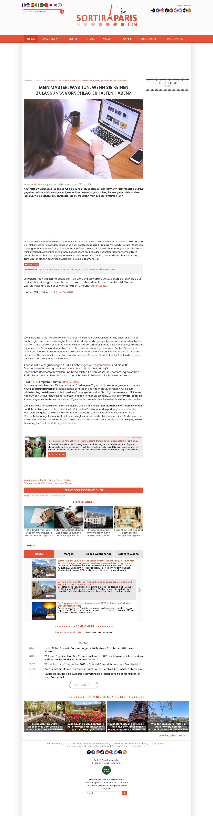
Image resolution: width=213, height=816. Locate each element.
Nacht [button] (108, 39)
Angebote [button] (149, 39)
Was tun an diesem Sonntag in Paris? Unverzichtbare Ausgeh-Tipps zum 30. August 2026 (85, 727)
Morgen (69, 554)
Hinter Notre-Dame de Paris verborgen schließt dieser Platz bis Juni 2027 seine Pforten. (89, 649)
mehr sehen (81, 685)
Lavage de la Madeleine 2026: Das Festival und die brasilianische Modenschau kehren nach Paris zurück (92, 675)
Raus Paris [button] (175, 39)
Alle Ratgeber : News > (173, 735)
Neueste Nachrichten (68, 632)
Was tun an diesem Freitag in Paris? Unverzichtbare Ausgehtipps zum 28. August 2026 (168, 727)
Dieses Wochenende (99, 554)
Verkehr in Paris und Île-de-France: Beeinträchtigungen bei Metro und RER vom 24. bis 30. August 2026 (95, 583)
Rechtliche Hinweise (89, 746)
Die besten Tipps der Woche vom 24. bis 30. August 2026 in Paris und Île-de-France (70, 269)
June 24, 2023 (64, 292)
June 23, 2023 (70, 382)
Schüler (34, 495)
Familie (126, 39)
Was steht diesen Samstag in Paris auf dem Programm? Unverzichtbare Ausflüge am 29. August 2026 (127, 727)
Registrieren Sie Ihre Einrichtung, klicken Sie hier (47, 480)
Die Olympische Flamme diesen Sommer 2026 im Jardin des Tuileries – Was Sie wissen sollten (95, 604)
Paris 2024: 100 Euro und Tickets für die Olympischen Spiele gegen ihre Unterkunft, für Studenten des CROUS (128, 533)
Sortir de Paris (139, 746)
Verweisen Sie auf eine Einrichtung (131, 743)
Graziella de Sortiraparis (40, 184)
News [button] (31, 39)
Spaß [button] (91, 39)
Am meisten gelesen (98, 632)
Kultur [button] (73, 39)
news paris (44, 495)
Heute (39, 554)
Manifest (71, 746)
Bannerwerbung (55, 743)
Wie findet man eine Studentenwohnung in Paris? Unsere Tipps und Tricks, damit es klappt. (39, 533)
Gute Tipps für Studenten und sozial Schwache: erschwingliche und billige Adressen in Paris (69, 533)
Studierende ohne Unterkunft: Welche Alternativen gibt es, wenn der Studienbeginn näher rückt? (98, 533)
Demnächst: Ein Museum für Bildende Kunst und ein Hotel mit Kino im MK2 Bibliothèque (93, 669)
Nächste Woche (128, 554)
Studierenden (49, 241)
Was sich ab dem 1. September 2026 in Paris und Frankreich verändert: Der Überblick (92, 664)
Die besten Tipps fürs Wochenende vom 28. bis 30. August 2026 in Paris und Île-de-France (45, 727)
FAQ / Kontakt (159, 743)
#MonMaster (99, 285)
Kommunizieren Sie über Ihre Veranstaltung (88, 743)
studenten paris (59, 495)
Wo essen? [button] (51, 39)
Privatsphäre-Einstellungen (115, 746)
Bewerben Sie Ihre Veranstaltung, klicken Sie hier (48, 483)
